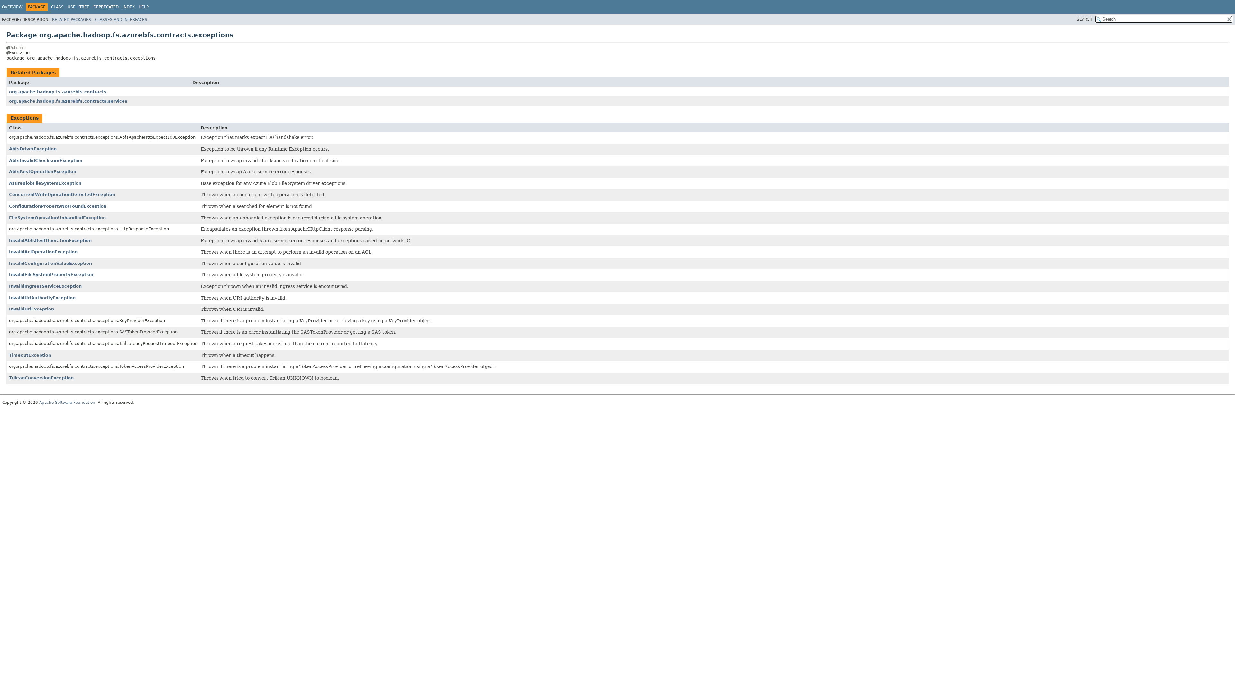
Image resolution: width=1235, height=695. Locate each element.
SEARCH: (1085, 19)
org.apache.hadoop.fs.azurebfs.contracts (57, 91)
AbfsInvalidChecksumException (45, 160)
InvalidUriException (31, 309)
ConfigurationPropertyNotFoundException (57, 206)
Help (144, 7)
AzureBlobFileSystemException (45, 183)
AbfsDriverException (33, 148)
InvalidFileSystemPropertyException (51, 274)
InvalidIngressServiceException (45, 286)
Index (129, 7)
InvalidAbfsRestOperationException (50, 240)
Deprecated (106, 7)
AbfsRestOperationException (42, 171)
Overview (12, 7)
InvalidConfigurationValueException (50, 263)
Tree (84, 7)
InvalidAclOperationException (43, 251)
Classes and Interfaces (121, 19)
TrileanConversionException (41, 377)
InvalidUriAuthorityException (42, 297)
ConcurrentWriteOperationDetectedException (62, 194)
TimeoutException (30, 355)
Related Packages (71, 19)
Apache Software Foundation (67, 402)
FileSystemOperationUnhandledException (57, 217)
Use (72, 7)
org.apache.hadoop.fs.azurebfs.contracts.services (68, 101)
